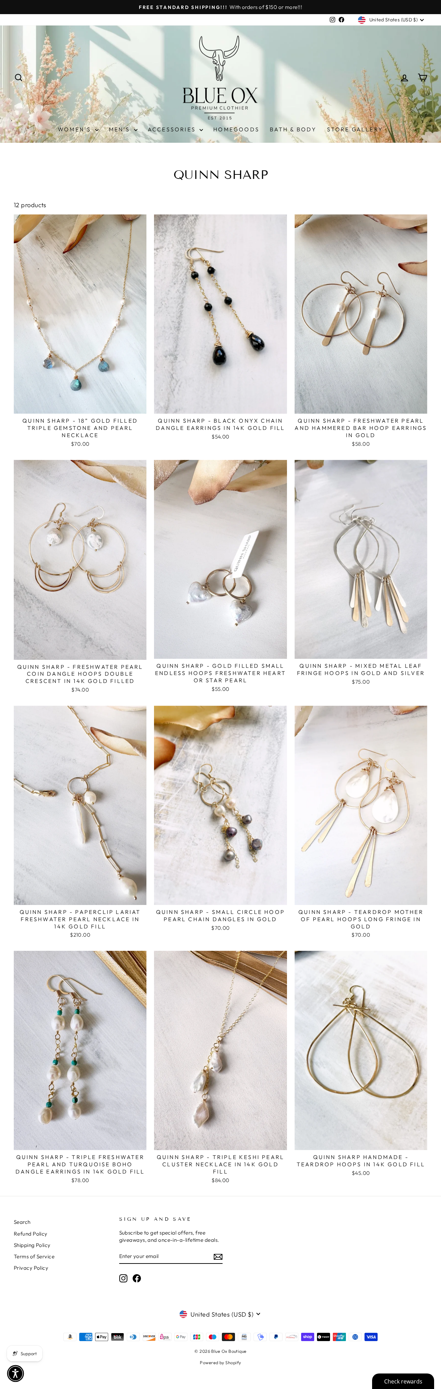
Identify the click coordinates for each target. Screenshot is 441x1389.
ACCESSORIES (173, 129)
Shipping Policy (32, 1245)
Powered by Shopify (220, 1362)
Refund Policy (31, 1233)
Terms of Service (34, 1256)
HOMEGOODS (236, 129)
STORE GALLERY (355, 129)
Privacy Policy (31, 1268)
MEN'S (120, 129)
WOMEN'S (75, 129)
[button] (15, 1373)
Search (22, 1222)
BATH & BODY (293, 129)
